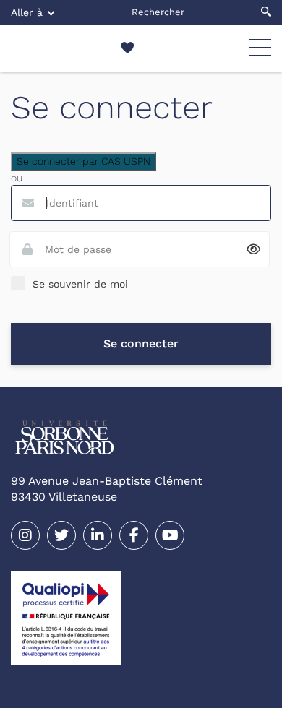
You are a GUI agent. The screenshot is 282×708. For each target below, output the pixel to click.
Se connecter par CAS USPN (83, 161)
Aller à (27, 12)
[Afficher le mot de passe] (254, 250)
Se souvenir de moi (80, 284)
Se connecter (141, 343)
